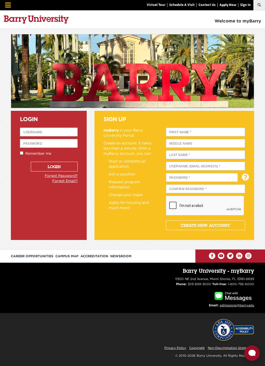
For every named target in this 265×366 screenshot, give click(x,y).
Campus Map (66, 256)
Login (54, 166)
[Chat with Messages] (233, 296)
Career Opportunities (32, 256)
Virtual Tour (156, 5)
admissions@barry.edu (237, 305)
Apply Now (227, 5)
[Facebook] (212, 256)
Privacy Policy (175, 348)
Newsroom (120, 256)
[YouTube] (221, 256)
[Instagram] (248, 256)
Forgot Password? (61, 176)
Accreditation (94, 256)
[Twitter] (230, 256)
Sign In (245, 5)
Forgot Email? (65, 181)
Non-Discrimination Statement (231, 348)
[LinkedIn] (239, 256)
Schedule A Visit (182, 5)
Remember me (37, 153)
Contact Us (207, 5)
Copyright (197, 348)
